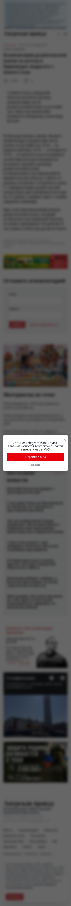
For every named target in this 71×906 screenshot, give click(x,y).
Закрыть (35, 464)
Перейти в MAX (35, 457)
